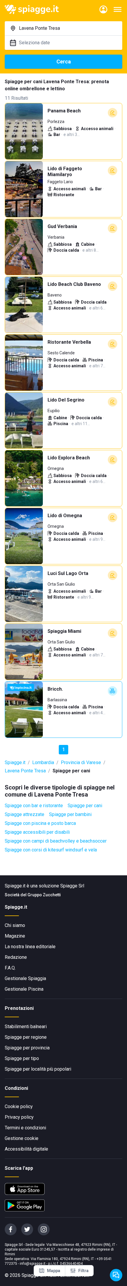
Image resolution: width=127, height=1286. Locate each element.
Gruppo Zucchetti (44, 894)
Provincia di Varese (81, 762)
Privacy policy (19, 1117)
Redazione (16, 957)
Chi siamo (15, 925)
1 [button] (63, 749)
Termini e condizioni (25, 1128)
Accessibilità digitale (26, 1149)
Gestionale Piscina (24, 989)
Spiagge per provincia (27, 1048)
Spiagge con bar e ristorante (34, 805)
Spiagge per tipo (22, 1058)
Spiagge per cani (85, 805)
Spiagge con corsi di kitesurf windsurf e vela (51, 850)
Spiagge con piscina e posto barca (40, 823)
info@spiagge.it (32, 1264)
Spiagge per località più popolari (38, 1069)
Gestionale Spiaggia (25, 978)
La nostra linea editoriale (30, 946)
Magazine (15, 936)
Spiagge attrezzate (24, 814)
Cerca (63, 61)
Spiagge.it (15, 762)
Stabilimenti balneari (26, 1026)
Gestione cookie (21, 1138)
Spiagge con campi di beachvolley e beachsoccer (56, 841)
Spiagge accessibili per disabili (37, 832)
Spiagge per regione (26, 1037)
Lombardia (43, 762)
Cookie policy (19, 1106)
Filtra (83, 1270)
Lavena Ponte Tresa (25, 771)
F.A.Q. (10, 968)
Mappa (53, 1270)
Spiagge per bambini (70, 814)
